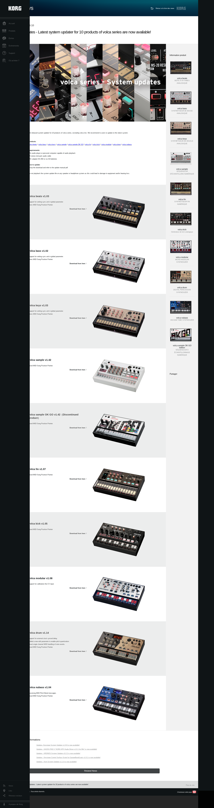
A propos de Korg (16, 804)
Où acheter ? (14, 60)
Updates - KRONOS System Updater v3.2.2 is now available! (58, 753)
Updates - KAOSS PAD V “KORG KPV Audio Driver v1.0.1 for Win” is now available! (66, 749)
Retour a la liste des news (165, 8)
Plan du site (190, 785)
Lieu (10, 791)
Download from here (77, 209)
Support (12, 53)
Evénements (14, 46)
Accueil (12, 23)
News (11, 786)
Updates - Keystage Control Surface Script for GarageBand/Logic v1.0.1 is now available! (68, 757)
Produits (12, 31)
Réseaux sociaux (15, 796)
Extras (11, 38)
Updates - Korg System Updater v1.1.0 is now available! (56, 762)
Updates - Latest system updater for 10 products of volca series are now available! (58, 784)
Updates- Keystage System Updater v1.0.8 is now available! (58, 745)
